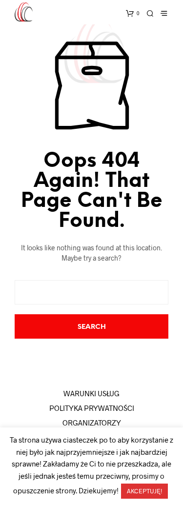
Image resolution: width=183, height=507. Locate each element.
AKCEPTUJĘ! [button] (144, 491)
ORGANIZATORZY (91, 422)
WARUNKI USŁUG (91, 393)
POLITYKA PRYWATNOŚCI (91, 408)
